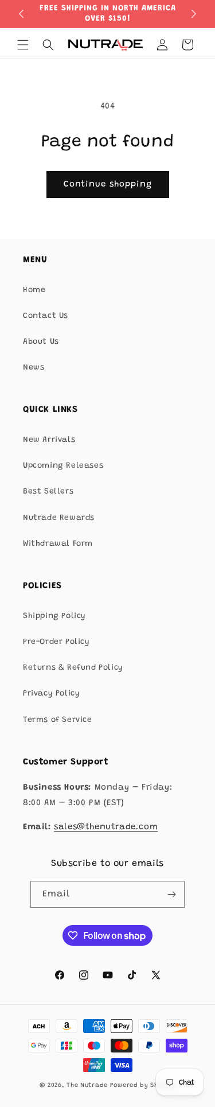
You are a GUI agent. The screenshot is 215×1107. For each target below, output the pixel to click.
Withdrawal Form (58, 544)
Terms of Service (57, 720)
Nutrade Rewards (59, 518)
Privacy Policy (51, 694)
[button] (23, 44)
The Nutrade (87, 1085)
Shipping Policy (54, 616)
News (33, 368)
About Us (41, 342)
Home (34, 290)
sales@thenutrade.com (106, 827)
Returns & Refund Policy (73, 668)
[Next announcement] (193, 13)
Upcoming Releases (63, 466)
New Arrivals (49, 440)
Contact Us (45, 316)
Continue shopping (108, 184)
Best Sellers (48, 492)
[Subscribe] (171, 894)
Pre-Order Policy (56, 642)
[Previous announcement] (21, 13)
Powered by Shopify (143, 1085)
